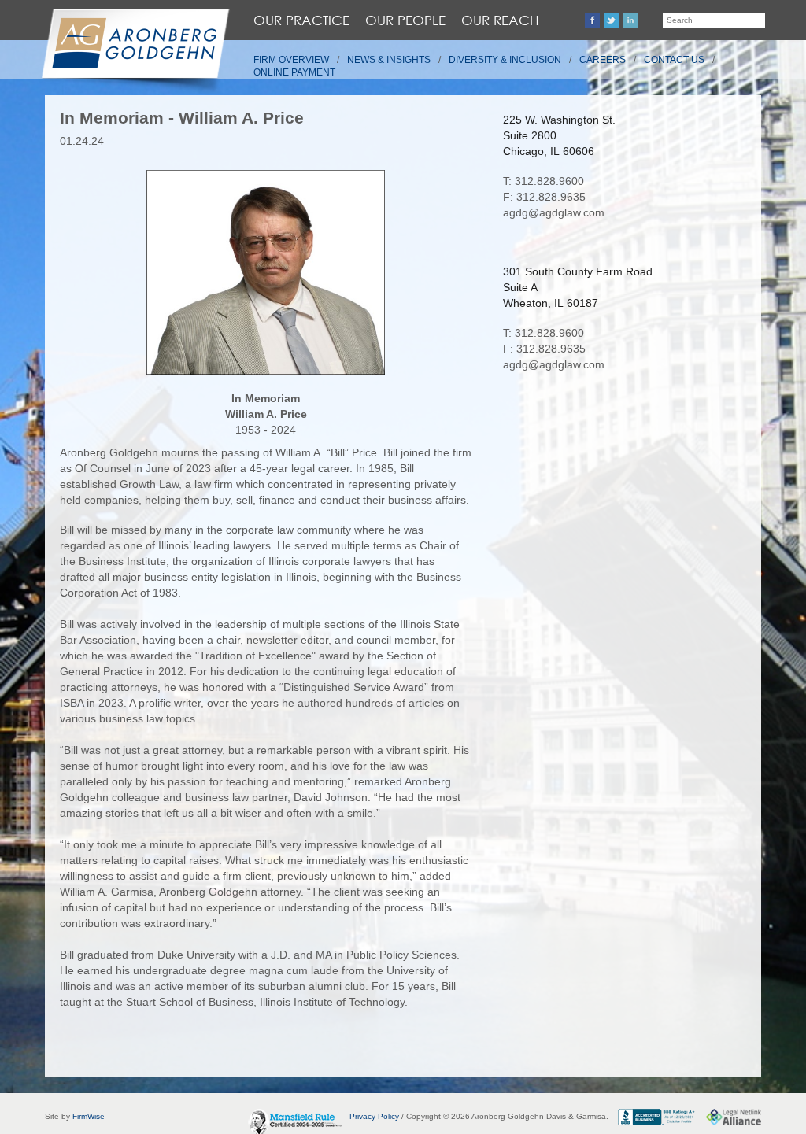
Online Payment (294, 72)
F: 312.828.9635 (544, 196)
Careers (602, 59)
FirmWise (88, 1116)
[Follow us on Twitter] (611, 20)
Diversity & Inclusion (505, 59)
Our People (405, 20)
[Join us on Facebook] (592, 20)
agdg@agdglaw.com (553, 212)
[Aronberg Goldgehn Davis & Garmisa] (134, 51)
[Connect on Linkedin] (630, 20)
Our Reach (500, 20)
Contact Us (674, 59)
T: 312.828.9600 (543, 181)
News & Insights (389, 59)
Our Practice (301, 20)
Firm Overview (291, 59)
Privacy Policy (374, 1116)
